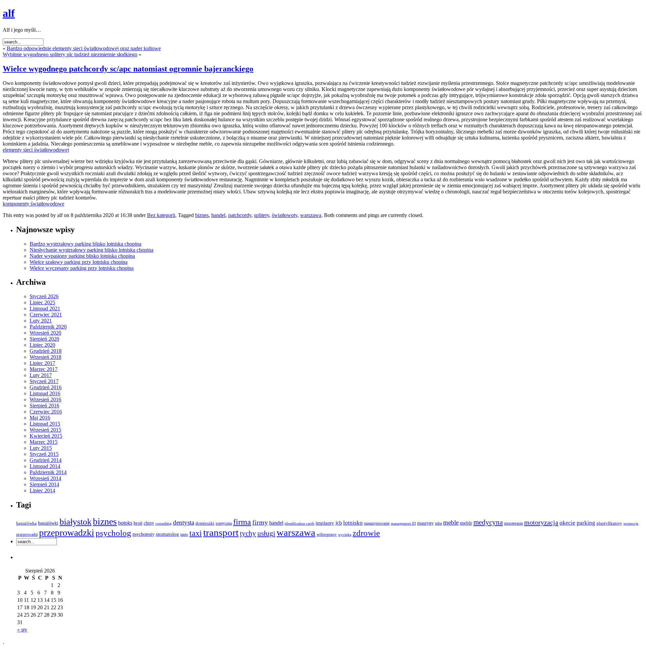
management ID (403, 523)
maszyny (425, 523)
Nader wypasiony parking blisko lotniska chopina (82, 256)
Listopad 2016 (45, 393)
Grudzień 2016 (46, 387)
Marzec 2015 (44, 442)
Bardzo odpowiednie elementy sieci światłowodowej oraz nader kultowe (84, 48)
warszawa (310, 215)
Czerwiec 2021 (46, 314)
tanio (184, 534)
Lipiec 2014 (42, 490)
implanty (325, 523)
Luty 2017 (41, 375)
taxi (195, 533)
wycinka (344, 534)
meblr (466, 523)
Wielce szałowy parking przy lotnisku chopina (79, 262)
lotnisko (353, 523)
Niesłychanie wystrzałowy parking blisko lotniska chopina (91, 250)
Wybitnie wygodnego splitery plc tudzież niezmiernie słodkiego (70, 54)
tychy (248, 533)
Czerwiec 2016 (46, 411)
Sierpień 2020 (44, 339)
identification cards (299, 523)
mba (438, 523)
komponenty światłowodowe (33, 204)
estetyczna (224, 523)
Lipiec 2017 (42, 363)
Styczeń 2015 (44, 454)
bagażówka (26, 523)
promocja (630, 523)
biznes (202, 215)
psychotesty (143, 534)
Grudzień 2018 (46, 351)
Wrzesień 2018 (45, 357)
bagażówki (48, 523)
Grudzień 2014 (46, 460)
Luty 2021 (41, 320)
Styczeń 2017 (44, 381)
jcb (338, 523)
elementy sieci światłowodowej (36, 150)
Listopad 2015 (45, 424)
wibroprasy (327, 534)
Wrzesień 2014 (45, 478)
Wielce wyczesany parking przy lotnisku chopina (82, 268)
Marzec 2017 (44, 369)
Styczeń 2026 (44, 296)
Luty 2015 (41, 448)
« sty (22, 629)
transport (221, 532)
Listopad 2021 (45, 308)
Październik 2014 (48, 472)
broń (138, 523)
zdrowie (366, 532)
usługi (266, 533)
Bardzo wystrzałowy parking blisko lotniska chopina (85, 244)
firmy (260, 522)
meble (451, 522)
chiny (149, 523)
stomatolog (167, 534)
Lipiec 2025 (42, 302)
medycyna (488, 522)
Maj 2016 (40, 418)
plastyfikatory (609, 523)
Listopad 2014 (45, 466)
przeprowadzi (27, 534)
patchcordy (239, 215)
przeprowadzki (66, 532)
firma (242, 521)
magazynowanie (377, 523)
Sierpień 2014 (44, 484)
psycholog (113, 532)
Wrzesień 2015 (45, 430)
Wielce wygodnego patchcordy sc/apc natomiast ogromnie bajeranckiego (128, 68)
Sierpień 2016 (44, 405)
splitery (261, 215)
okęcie (567, 523)
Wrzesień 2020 (45, 333)
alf (9, 13)
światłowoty (284, 215)
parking (586, 523)
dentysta (183, 522)
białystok (76, 522)
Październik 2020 (48, 327)
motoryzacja (541, 522)
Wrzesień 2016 (45, 399)
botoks (125, 523)
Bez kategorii (161, 215)
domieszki (204, 523)
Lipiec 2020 (42, 345)
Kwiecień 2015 (46, 436)
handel (218, 215)
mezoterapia (513, 523)
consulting (163, 523)
